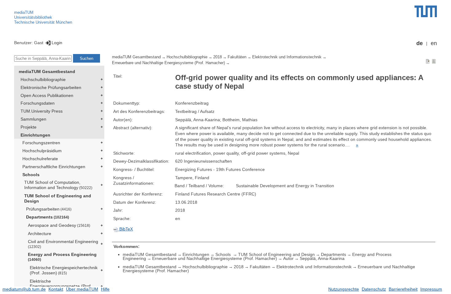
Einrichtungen (35, 135)
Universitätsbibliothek (33, 17)
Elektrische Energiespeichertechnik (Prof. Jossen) (64, 270)
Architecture (39, 233)
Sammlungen (33, 119)
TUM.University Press (42, 111)
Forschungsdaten (38, 103)
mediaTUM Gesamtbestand (47, 71)
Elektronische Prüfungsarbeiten (51, 87)
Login (57, 42)
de (419, 43)
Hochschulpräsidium (42, 150)
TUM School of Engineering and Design (57, 198)
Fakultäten (237, 57)
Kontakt (55, 289)
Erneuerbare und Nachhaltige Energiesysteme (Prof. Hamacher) (168, 63)
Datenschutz (374, 289)
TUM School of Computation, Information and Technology (58, 185)
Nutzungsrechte (343, 289)
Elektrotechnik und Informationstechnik (287, 57)
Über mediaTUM (82, 289)
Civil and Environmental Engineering (63, 244)
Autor (288, 258)
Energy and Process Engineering (62, 256)
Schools (31, 174)
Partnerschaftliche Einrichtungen (53, 166)
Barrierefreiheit (403, 289)
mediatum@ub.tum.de (24, 289)
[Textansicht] (434, 61)
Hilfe (105, 289)
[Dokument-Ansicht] (428, 61)
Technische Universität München (43, 22)
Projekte (29, 127)
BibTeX (125, 228)
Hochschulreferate (40, 158)
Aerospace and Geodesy (59, 225)
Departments (47, 217)
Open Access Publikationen (47, 95)
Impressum (431, 289)
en (434, 43)
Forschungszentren (41, 142)
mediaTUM (23, 12)
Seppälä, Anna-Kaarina (322, 258)
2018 (217, 57)
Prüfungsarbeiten (48, 209)
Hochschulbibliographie (43, 79)
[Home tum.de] (425, 11)
